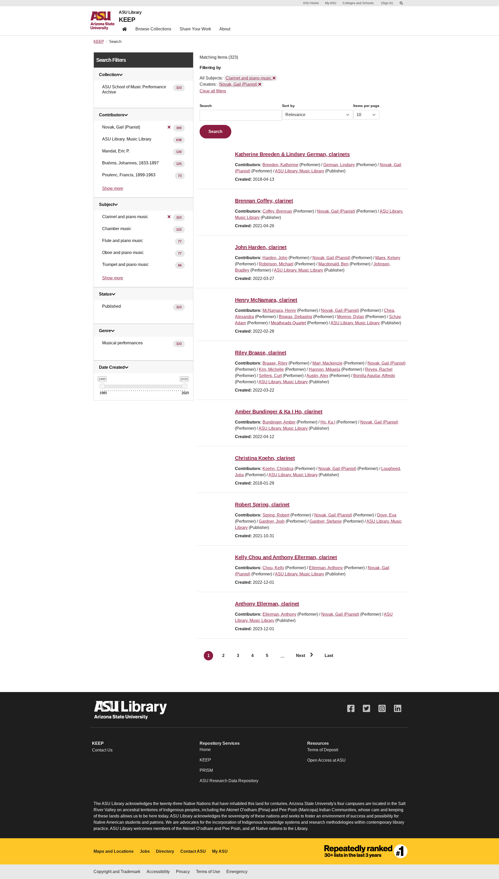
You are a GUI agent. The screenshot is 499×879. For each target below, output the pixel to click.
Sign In (387, 3)
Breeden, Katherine (280, 165)
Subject (106, 205)
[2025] (184, 386)
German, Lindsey (339, 165)
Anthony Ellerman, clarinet (267, 604)
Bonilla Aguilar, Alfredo (374, 375)
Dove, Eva (386, 515)
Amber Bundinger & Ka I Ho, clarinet (279, 411)
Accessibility (158, 871)
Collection (109, 75)
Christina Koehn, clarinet (265, 458)
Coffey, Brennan (277, 211)
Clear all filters (213, 91)
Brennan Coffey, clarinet (264, 201)
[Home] (104, 20)
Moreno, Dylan (350, 316)
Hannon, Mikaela (324, 369)
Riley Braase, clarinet (260, 352)
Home (205, 749)
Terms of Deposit (322, 750)
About (224, 29)
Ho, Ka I (327, 422)
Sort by (288, 106)
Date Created (112, 367)
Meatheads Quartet (288, 323)
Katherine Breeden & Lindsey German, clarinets (292, 154)
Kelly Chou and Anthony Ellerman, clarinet (286, 557)
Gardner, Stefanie (326, 521)
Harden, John (274, 258)
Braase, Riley (274, 363)
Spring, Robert (275, 515)
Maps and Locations (114, 851)
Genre (105, 331)
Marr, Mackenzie (327, 363)
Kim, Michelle (271, 369)
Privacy (183, 871)
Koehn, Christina (277, 468)
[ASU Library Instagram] (382, 708)
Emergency (236, 871)
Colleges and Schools (358, 3)
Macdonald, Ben (333, 264)
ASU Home (311, 3)
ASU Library (130, 12)
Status (105, 294)
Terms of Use (208, 871)
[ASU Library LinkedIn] (397, 708)
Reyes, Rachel (378, 369)
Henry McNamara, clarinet (266, 300)
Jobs (145, 851)
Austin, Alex (317, 375)
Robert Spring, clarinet (262, 504)
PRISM (206, 770)
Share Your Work (195, 29)
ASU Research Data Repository (229, 781)
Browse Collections (153, 29)
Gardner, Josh (272, 521)
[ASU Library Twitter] (366, 708)
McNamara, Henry (279, 310)
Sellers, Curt (270, 375)
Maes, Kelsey (387, 258)
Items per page (366, 106)
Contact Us (102, 750)
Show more (112, 188)
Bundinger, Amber (279, 422)
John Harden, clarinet (261, 247)
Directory (165, 851)
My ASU (330, 3)
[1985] (102, 386)
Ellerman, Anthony (326, 568)
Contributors (111, 115)
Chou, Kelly (273, 568)
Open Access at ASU (326, 760)
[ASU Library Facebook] (351, 708)
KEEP (127, 19)
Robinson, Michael (276, 264)
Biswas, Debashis (295, 316)
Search (206, 106)
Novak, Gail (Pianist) (336, 211)
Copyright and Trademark (117, 871)
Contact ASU (193, 851)
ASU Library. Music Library (299, 171)
